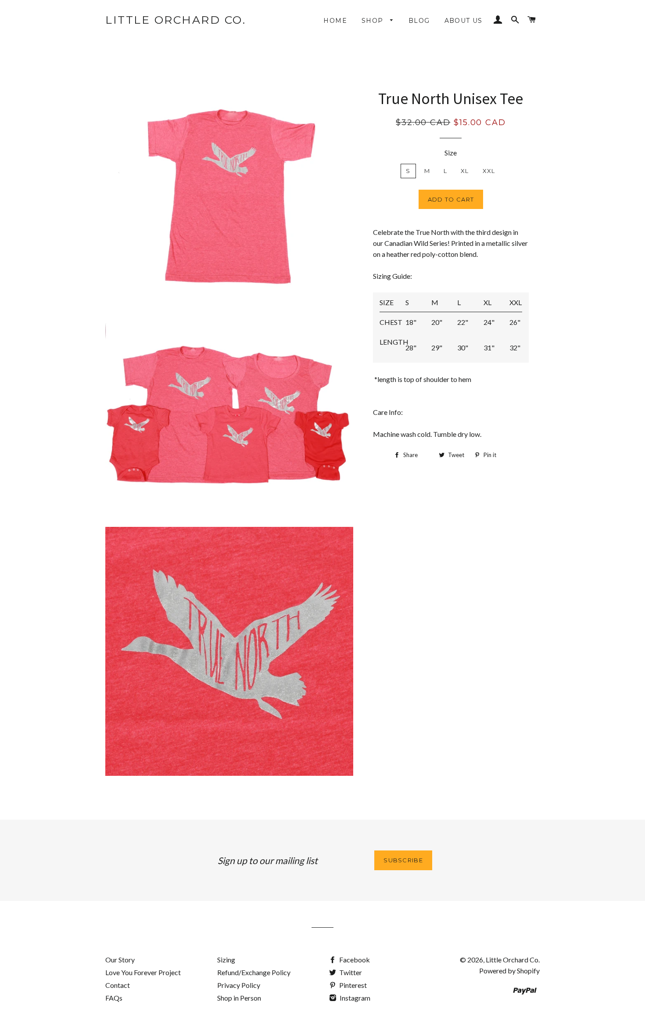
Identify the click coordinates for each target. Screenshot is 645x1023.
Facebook (354, 959)
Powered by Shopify (509, 970)
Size (450, 152)
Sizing (226, 959)
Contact (117, 985)
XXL (489, 170)
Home (335, 21)
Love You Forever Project (143, 972)
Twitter (350, 972)
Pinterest (352, 985)
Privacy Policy (238, 985)
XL (465, 170)
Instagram (354, 998)
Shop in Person (239, 998)
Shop (374, 21)
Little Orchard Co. (175, 19)
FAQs (113, 998)
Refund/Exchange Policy (253, 972)
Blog (419, 21)
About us (463, 21)
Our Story (120, 959)
